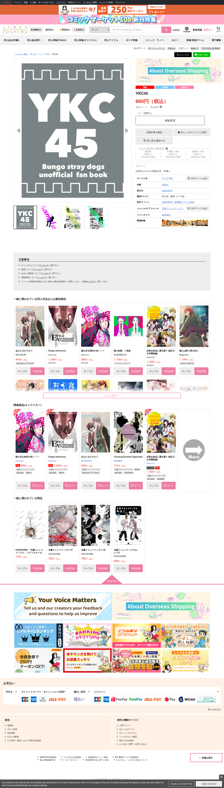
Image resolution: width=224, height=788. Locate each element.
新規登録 (197, 29)
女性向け (80, 29)
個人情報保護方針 (48, 759)
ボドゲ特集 (132, 40)
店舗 (26, 2)
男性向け (66, 29)
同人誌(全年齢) (11, 40)
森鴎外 (28, 472)
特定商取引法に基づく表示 (97, 759)
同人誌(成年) (33, 40)
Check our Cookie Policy (181, 783)
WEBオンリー (74, 2)
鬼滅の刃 (195, 48)
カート (39, 485)
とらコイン (61, 2)
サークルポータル (46, 2)
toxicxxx (20, 460)
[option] (73, 131)
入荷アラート (199, 178)
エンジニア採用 (106, 2)
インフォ (17, 2)
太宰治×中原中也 (187, 363)
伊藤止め (171, 48)
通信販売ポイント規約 (98, 757)
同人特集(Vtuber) (57, 40)
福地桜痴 (160, 478)
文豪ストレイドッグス (25, 469)
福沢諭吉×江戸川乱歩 (25, 363)
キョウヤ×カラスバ (122, 363)
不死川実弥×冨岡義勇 (210, 48)
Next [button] (127, 131)
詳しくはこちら (214, 709)
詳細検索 (176, 29)
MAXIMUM (86, 460)
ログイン (208, 29)
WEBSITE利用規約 (48, 757)
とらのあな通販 (20, 54)
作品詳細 (37, 371)
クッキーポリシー (70, 759)
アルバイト (120, 2)
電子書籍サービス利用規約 (127, 757)
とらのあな (6, 2)
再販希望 (170, 120)
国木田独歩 (128, 472)
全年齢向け (36, 29)
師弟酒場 (118, 460)
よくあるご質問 (90, 2)
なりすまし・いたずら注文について (132, 759)
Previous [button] (18, 131)
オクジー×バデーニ (156, 48)
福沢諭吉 (20, 472)
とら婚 (33, 2)
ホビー (175, 40)
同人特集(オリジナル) (85, 40)
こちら (44, 265)
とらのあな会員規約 (72, 757)
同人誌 (33, 54)
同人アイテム (111, 40)
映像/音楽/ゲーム (195, 40)
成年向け (49, 29)
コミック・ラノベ (154, 40)
